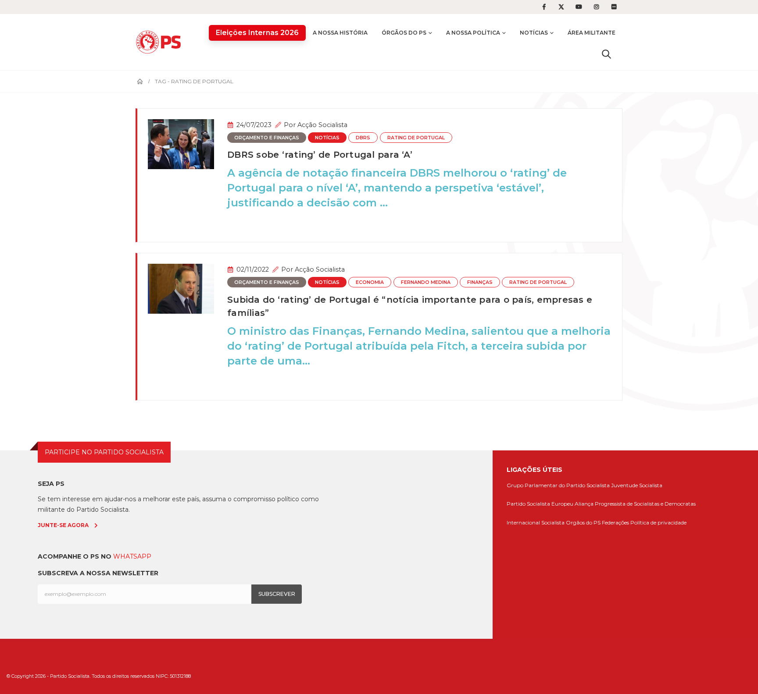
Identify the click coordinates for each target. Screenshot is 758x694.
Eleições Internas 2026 (257, 32)
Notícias (534, 32)
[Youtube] (579, 7)
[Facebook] (544, 7)
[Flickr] (614, 7)
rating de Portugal (416, 138)
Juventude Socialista (636, 485)
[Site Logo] (161, 41)
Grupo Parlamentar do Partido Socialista (558, 485)
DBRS (363, 138)
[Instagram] (596, 7)
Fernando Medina (426, 282)
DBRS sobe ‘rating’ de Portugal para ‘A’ (319, 154)
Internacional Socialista (536, 522)
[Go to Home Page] (140, 81)
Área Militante (591, 32)
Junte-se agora (63, 525)
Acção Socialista (322, 125)
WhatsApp (132, 556)
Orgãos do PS (583, 522)
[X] (561, 7)
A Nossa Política (473, 32)
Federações (615, 522)
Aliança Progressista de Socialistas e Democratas (635, 503)
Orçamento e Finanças (266, 138)
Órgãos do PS (404, 32)
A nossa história (340, 32)
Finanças (480, 282)
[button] (606, 54)
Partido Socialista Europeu (540, 503)
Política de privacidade (658, 522)
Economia (370, 282)
